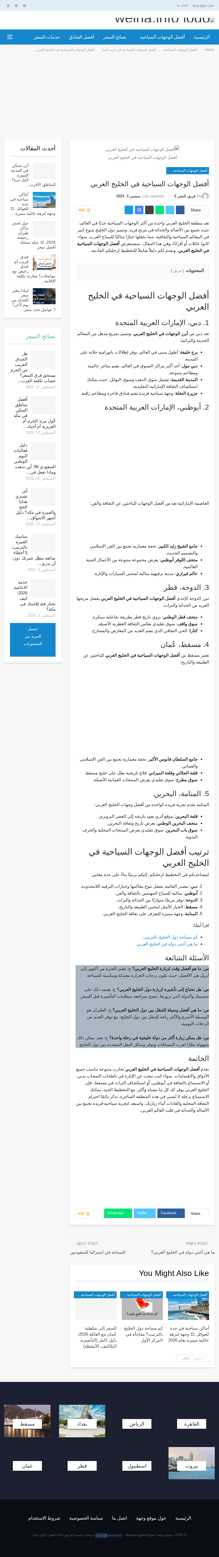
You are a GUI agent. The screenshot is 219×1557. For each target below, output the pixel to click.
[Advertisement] (109, 96)
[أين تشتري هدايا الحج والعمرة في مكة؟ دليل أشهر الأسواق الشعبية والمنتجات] (43, 497)
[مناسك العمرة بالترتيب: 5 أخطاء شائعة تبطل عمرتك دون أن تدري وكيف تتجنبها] (43, 543)
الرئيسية (202, 37)
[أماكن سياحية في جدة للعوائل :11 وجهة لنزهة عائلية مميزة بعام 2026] (188, 1305)
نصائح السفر (114, 37)
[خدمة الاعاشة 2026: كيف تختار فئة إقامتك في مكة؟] (43, 588)
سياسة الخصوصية (86, 1518)
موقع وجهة (164, 1535)
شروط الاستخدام (44, 1518)
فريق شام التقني (60, 1535)
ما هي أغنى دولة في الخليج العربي (167, 943)
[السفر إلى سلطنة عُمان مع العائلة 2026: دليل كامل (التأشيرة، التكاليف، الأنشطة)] (96, 1305)
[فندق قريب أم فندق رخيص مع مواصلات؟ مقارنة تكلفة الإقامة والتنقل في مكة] (44, 262)
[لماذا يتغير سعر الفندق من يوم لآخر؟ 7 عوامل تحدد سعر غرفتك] (44, 296)
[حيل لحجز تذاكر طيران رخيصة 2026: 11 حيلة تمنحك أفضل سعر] (44, 229)
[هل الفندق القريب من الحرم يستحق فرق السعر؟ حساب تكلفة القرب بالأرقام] (43, 360)
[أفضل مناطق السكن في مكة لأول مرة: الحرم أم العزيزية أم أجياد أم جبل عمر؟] (43, 405)
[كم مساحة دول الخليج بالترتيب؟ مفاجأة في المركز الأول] (142, 1305)
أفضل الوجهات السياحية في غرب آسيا (186, 171)
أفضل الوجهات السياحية (162, 37)
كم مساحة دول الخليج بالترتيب (170, 937)
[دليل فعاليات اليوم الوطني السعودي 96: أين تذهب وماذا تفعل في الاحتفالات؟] (43, 451)
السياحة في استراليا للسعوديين (97, 1252)
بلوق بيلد (39, 1535)
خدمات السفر (47, 37)
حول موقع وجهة (203, 5)
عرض (177, 271)
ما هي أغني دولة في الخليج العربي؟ (183, 1252)
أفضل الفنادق (81, 37)
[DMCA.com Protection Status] (109, 1535)
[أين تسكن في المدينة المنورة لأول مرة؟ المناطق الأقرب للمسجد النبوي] (44, 171)
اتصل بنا (182, 5)
